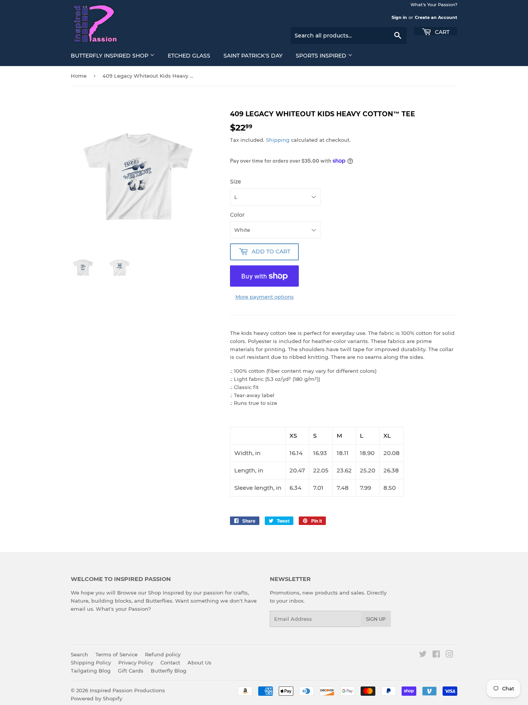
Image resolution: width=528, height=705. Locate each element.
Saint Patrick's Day (253, 55)
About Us (199, 662)
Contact (170, 662)
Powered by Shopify (96, 698)
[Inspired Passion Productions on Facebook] (436, 655)
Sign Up (376, 619)
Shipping (278, 140)
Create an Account (436, 17)
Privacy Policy (135, 662)
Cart (441, 31)
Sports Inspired (322, 55)
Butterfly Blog (168, 671)
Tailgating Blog (91, 671)
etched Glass (189, 55)
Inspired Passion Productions (127, 690)
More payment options (264, 297)
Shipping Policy (91, 662)
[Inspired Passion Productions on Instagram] (449, 655)
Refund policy (163, 654)
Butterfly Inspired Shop (110, 55)
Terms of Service (116, 654)
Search (79, 654)
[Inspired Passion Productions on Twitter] (423, 655)
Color (237, 214)
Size (235, 181)
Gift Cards (130, 671)
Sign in (399, 17)
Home (79, 76)
